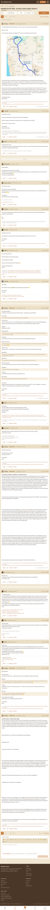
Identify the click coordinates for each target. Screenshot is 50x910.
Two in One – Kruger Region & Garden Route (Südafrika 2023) (13, 613)
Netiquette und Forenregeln (6, 898)
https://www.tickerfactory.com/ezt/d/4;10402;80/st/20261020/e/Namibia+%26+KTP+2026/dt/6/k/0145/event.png (22, 104)
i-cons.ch (21, 903)
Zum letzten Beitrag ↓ (44, 16)
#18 (47, 641)
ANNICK (6, 250)
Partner (27, 884)
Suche (27, 871)
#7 (47, 229)
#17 (47, 620)
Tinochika (6, 111)
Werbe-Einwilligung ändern (6, 896)
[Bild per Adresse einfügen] (45, 840)
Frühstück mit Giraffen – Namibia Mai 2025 (10, 610)
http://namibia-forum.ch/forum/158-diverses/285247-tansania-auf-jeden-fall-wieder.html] (24, 272)
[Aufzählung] (27, 840)
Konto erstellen (4, 882)
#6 (47, 209)
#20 (47, 715)
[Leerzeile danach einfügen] (36, 840)
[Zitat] (31, 840)
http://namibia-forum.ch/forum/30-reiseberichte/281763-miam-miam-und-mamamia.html (24, 270)
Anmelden (43, 1)
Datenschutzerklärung (5, 894)
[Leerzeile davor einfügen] (33, 840)
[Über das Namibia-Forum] (2, 2)
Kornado (6, 229)
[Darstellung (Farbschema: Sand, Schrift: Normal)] (38, 2)
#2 (47, 111)
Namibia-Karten (29, 885)
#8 (47, 250)
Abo (1, 885)
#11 (47, 402)
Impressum (3, 893)
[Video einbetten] (43, 840)
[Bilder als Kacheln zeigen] (21, 12)
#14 (47, 471)
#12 (47, 428)
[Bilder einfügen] (4, 842)
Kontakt (2, 900)
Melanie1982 (7, 164)
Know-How (28, 880)
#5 (47, 182)
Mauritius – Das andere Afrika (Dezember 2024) (10, 612)
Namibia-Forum (8, 2)
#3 (47, 141)
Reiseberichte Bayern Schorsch (7, 202)
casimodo (6, 281)
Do (4, 572)
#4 (47, 164)
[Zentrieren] (29, 840)
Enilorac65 (6, 428)
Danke (4, 106)
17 (7, 106)
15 (7, 567)
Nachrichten (3, 884)
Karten (27, 882)
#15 (47, 572)
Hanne (5, 141)
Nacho (5, 591)
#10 (47, 308)
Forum (2, 6)
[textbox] (25, 847)
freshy (5, 642)
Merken (28, 13)
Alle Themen (28, 868)
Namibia (6, 6)
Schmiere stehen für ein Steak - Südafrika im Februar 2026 (12, 609)
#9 (47, 281)
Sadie (5, 620)
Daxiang (6, 23)
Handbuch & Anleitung (5, 887)
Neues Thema (28, 873)
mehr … (3, 274)
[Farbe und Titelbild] (32, 12)
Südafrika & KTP (10, 659)
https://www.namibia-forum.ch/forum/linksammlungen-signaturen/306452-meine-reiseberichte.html (27, 243)
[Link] (39, 840)
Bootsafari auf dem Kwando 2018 (10, 658)
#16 (47, 591)
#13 (47, 446)
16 (7, 828)
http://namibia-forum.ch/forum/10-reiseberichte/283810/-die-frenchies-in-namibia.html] (24, 271)
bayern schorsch (7, 183)
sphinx (5, 402)
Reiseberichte (11, 6)
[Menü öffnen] (47, 2)
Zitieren (15, 106)
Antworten (44, 12)
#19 (47, 668)
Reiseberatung (29, 875)
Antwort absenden (43, 856)
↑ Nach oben (46, 833)
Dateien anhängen (6, 853)
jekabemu (6, 209)
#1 (47, 23)
